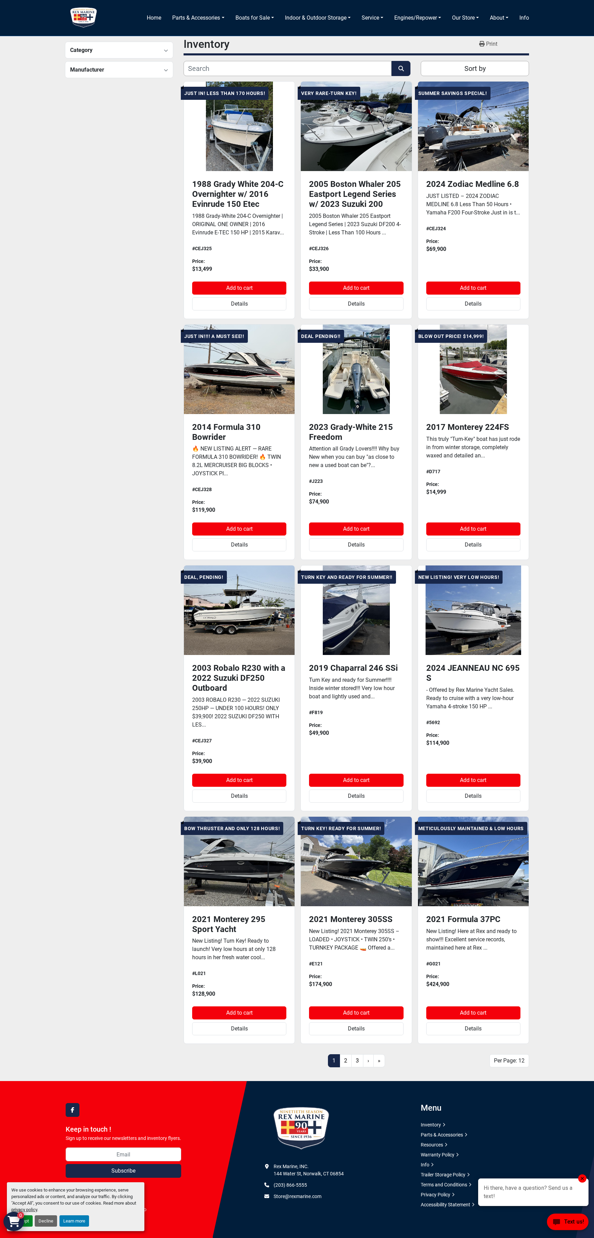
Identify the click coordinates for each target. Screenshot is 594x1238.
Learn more (74, 1221)
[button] (198, 18)
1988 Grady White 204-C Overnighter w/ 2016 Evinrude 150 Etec (238, 194)
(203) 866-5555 (290, 1185)
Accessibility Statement (445, 1204)
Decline (45, 1221)
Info (524, 17)
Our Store (463, 17)
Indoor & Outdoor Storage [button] (315, 17)
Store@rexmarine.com (297, 1196)
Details (239, 303)
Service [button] (370, 17)
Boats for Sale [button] (252, 17)
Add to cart (239, 288)
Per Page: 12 (509, 1060)
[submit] (401, 68)
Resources (432, 1144)
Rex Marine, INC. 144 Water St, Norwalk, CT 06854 (309, 1170)
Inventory (431, 1125)
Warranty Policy (437, 1154)
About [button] (497, 17)
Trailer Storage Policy (443, 1174)
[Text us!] (567, 1223)
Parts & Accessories (196, 17)
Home (154, 17)
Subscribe (123, 1170)
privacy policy (24, 1209)
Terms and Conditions (444, 1184)
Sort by (475, 68)
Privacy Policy (435, 1194)
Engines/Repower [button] (415, 17)
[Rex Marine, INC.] (301, 1128)
